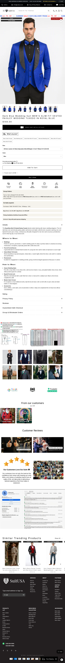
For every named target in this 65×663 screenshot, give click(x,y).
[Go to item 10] (50, 109)
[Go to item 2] (10, 109)
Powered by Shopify (38, 655)
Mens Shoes (58, 582)
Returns (32, 580)
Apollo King (57, 593)
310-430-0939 (20, 195)
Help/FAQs (45, 602)
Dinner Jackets (32, 612)
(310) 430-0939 (10, 643)
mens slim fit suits (7, 141)
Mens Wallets (58, 618)
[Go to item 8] (40, 109)
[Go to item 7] (35, 109)
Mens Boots (58, 580)
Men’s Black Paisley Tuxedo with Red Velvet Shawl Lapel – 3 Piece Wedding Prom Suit (32, 569)
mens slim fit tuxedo (56, 138)
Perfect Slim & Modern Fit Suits (6, 633)
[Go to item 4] (20, 109)
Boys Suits (31, 618)
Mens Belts (57, 612)
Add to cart (33, 167)
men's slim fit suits (7, 138)
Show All (57, 538)
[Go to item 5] (25, 109)
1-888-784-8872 (13, 206)
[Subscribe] (23, 594)
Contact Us (45, 580)
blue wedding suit (18, 138)
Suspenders (58, 616)
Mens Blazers (32, 616)
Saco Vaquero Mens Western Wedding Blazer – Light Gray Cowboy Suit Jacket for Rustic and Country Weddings (53, 569)
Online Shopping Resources (32, 589)
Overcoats (31, 620)
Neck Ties (57, 614)
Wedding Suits (32, 614)
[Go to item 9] (45, 109)
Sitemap (32, 582)
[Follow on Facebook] (3, 650)
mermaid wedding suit (44, 138)
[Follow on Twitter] (7, 650)
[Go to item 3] (15, 109)
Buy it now (32, 177)
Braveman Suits (58, 598)
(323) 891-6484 (10, 645)
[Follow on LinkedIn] (15, 650)
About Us (44, 586)
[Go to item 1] (5, 109)
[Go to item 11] (55, 109)
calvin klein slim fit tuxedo (30, 138)
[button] (17, 173)
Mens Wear (57, 620)
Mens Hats (57, 611)
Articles (44, 600)
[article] (7, 415)
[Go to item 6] (30, 109)
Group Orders (45, 599)
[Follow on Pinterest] (11, 650)
